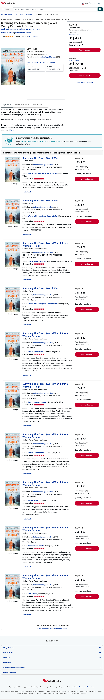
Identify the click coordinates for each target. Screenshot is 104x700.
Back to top (52, 641)
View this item (74, 35)
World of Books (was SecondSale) (43, 173)
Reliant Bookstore (36, 452)
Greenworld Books (36, 546)
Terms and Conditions (86, 687)
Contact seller (27, 192)
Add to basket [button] (84, 50)
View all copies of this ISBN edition (41, 62)
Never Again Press (39, 141)
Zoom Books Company (37, 402)
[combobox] (55, 9)
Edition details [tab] (40, 104)
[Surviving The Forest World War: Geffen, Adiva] (12, 181)
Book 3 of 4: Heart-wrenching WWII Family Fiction (21, 29)
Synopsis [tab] (7, 104)
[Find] (100, 9)
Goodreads (33, 36)
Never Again (55, 141)
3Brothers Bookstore (37, 261)
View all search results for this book (52, 629)
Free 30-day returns (85, 82)
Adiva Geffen (26, 141)
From (34, 67)
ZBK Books (32, 593)
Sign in (92, 4)
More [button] (12, 130)
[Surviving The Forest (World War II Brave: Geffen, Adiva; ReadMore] (12, 266)
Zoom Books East (35, 351)
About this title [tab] (22, 104)
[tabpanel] (33, 119)
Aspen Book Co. (35, 500)
